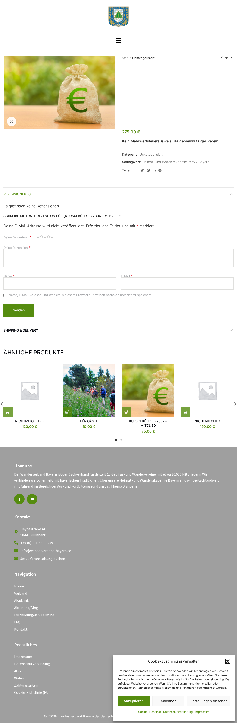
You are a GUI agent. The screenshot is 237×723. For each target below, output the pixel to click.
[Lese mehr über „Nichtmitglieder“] (8, 412)
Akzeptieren (134, 701)
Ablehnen (168, 701)
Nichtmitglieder (29, 421)
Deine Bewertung (17, 237)
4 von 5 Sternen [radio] (48, 237)
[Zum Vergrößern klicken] (11, 121)
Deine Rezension (17, 248)
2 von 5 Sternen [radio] (41, 237)
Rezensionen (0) (17, 194)
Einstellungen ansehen (208, 701)
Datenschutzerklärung (178, 712)
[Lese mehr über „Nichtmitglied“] (185, 412)
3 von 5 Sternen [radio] (45, 237)
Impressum (202, 712)
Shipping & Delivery (20, 330)
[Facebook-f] (19, 499)
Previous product (222, 58)
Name (9, 276)
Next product (231, 58)
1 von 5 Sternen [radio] (38, 237)
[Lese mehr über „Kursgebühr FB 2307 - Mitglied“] (126, 412)
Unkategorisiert (143, 58)
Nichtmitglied (207, 421)
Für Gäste (89, 421)
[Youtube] (32, 499)
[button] (227, 661)
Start (125, 58)
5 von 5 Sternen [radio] (52, 237)
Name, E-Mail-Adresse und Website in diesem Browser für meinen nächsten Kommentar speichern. (81, 295)
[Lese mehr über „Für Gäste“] (67, 412)
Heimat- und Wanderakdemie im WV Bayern (175, 162)
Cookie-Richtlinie (149, 712)
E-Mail (127, 276)
